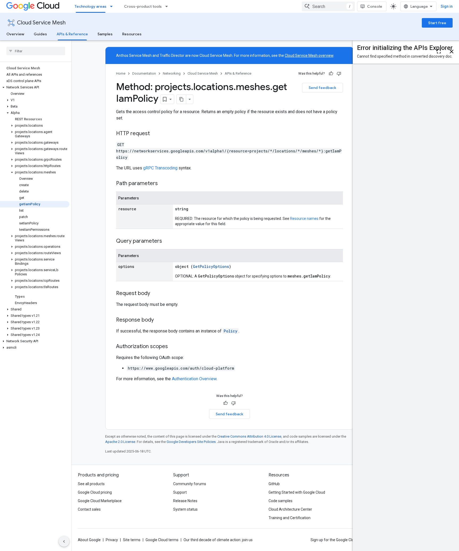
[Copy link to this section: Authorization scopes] (173, 347)
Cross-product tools (143, 6)
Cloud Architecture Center (290, 509)
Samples (105, 34)
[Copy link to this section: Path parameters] (163, 184)
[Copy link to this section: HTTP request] (155, 134)
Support (180, 492)
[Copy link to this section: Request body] (155, 294)
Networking (172, 73)
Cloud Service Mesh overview (309, 55)
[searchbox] (35, 51)
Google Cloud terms (162, 540)
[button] (34, 87)
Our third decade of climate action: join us (218, 540)
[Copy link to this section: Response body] (159, 320)
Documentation (144, 73)
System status (185, 509)
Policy (230, 331)
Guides (40, 34)
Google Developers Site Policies (191, 442)
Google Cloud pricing (95, 492)
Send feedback (322, 87)
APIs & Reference (72, 34)
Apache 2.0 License (120, 442)
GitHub (274, 484)
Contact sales (89, 509)
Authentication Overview (194, 378)
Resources (132, 34)
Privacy (112, 540)
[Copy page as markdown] (181, 99)
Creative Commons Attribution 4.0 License (249, 436)
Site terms (132, 540)
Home (120, 73)
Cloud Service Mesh (41, 22)
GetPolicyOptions (211, 266)
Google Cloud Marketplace (100, 501)
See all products (91, 484)
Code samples (280, 501)
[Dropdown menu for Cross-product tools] (168, 6)
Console (374, 6)
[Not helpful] (339, 74)
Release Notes (185, 501)
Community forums (189, 484)
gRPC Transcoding (160, 167)
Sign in (447, 6)
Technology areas (91, 6)
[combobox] (328, 6)
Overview (15, 34)
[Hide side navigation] (64, 541)
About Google (89, 540)
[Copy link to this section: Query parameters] (167, 241)
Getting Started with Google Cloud (297, 492)
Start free (437, 22)
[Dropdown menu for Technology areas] (113, 6)
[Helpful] (331, 74)
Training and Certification (290, 518)
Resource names (304, 218)
